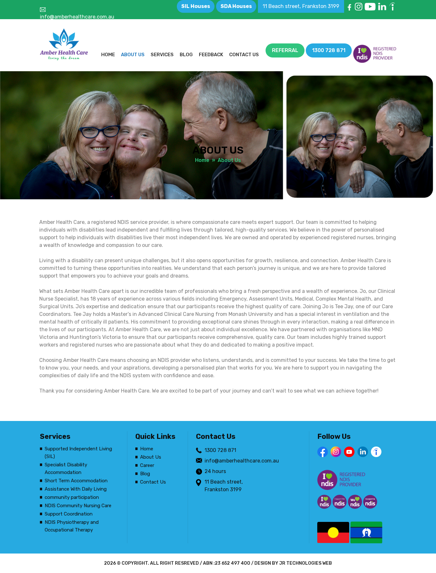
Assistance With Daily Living (76, 489)
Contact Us (244, 54)
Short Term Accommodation (76, 481)
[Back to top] (424, 561)
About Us (133, 54)
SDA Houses (236, 6)
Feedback (211, 54)
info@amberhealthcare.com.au (77, 17)
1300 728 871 (328, 50)
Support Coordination (69, 514)
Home (108, 54)
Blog (186, 54)
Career (147, 465)
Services (162, 54)
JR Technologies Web (305, 563)
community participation (72, 497)
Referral (285, 50)
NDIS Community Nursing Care (78, 505)
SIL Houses (195, 6)
